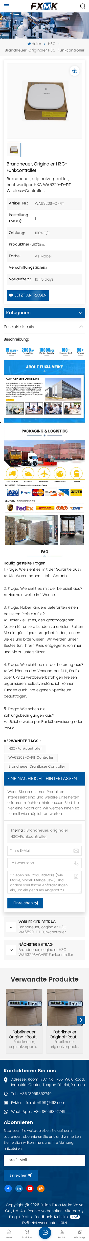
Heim (36, 44)
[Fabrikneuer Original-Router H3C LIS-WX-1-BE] (65, 1007)
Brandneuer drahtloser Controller (36, 767)
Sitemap (72, 1211)
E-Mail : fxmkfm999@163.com (38, 1103)
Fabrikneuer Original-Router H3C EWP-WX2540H (24, 1035)
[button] (81, 1020)
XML (25, 1217)
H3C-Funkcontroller (25, 749)
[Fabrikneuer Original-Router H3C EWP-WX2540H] (24, 1007)
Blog (13, 1217)
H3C (52, 44)
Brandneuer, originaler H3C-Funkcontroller (39, 834)
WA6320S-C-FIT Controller (30, 758)
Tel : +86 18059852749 (31, 1094)
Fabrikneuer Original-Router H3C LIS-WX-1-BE (65, 1035)
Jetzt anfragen (30, 295)
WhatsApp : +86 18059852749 (38, 1112)
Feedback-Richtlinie (51, 1217)
